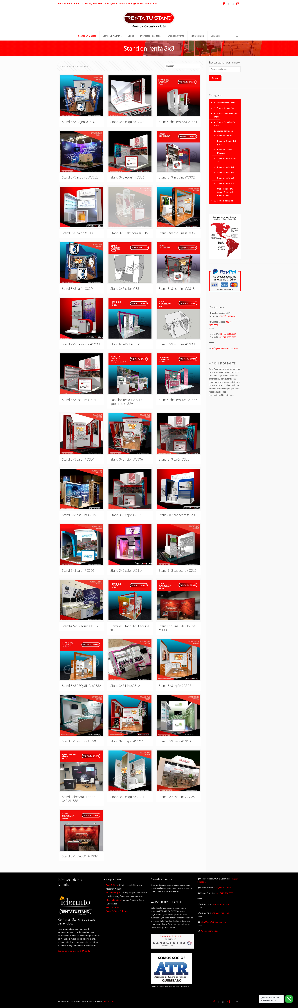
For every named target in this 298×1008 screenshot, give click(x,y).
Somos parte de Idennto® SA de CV (74, 951)
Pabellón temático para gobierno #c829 (126, 401)
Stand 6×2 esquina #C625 (177, 797)
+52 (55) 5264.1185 (221, 904)
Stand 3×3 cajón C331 (125, 288)
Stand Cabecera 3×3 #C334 (178, 122)
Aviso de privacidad (210, 931)
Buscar (215, 78)
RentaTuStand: (112, 885)
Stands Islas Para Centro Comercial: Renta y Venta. (225, 192)
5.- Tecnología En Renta (224, 103)
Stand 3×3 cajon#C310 (175, 741)
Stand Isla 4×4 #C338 (125, 344)
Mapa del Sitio (112, 907)
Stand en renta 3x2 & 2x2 (226, 160)
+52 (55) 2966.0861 (227, 316)
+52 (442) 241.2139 (220, 913)
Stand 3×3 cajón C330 (77, 288)
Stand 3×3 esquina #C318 (177, 288)
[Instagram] (237, 4)
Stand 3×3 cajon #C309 (78, 233)
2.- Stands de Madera (223, 131)
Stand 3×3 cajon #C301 (78, 570)
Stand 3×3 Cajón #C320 (78, 122)
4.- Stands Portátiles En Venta (224, 124)
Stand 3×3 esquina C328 (79, 741)
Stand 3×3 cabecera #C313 (177, 570)
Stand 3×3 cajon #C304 (78, 459)
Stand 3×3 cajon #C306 (126, 459)
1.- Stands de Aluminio (224, 108)
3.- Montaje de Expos (223, 201)
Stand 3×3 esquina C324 (79, 400)
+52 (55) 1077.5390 (227, 337)
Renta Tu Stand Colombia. (117, 911)
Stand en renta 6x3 (225, 178)
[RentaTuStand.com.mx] (149, 19)
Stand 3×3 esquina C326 (127, 177)
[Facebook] (223, 4)
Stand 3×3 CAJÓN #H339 (80, 856)
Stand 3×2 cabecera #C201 (177, 515)
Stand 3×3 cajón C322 (125, 515)
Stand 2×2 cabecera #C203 (81, 344)
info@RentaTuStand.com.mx (225, 348)
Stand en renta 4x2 (225, 172)
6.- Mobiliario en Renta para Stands (226, 115)
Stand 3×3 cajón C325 (174, 459)
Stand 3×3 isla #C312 (125, 685)
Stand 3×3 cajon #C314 (126, 570)
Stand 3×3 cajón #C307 (126, 741)
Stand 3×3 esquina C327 (127, 122)
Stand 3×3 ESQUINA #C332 (81, 685)
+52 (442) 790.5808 (224, 893)
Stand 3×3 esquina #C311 (80, 177)
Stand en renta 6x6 (225, 183)
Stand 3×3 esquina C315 (79, 515)
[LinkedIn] (233, 4)
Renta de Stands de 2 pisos (226, 142)
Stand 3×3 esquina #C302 (177, 177)
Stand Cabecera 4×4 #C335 (178, 400)
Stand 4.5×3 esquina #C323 (81, 626)
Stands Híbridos (224, 135)
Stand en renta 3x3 (225, 167)
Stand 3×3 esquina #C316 (128, 797)
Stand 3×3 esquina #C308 (177, 233)
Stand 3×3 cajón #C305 (175, 685)
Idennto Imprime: (114, 900)
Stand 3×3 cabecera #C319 (129, 233)
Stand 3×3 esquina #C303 (177, 344)
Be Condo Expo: (113, 892)
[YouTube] (228, 4)
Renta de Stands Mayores (224, 151)
